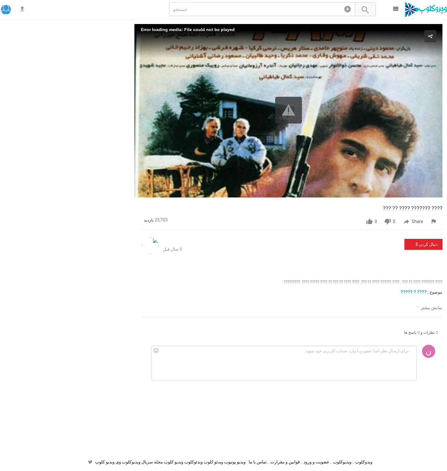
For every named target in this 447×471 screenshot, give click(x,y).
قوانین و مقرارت (285, 461)
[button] (347, 10)
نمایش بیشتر (428, 307)
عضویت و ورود (316, 461)
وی (118, 461)
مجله (158, 461)
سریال (147, 461)
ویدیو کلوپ (105, 461)
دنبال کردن (426, 244)
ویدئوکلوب (193, 461)
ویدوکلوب (363, 461)
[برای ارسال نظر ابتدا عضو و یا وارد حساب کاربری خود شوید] (283, 363)
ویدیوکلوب (342, 461)
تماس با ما (258, 461)
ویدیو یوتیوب (235, 461)
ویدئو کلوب (213, 461)
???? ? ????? (413, 292)
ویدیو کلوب (173, 461)
